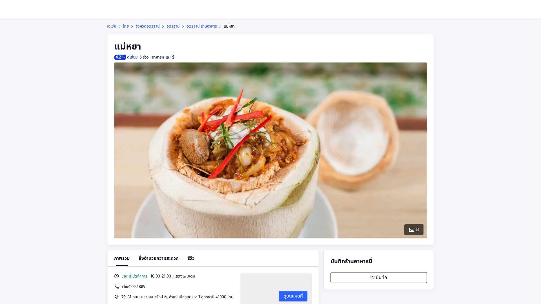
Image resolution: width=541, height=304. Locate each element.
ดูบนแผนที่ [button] (293, 296)
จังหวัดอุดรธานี (148, 26)
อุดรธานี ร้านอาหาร (202, 26)
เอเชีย (111, 26)
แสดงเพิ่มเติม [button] (184, 276)
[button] (497, 9)
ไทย (126, 26)
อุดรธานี (173, 26)
